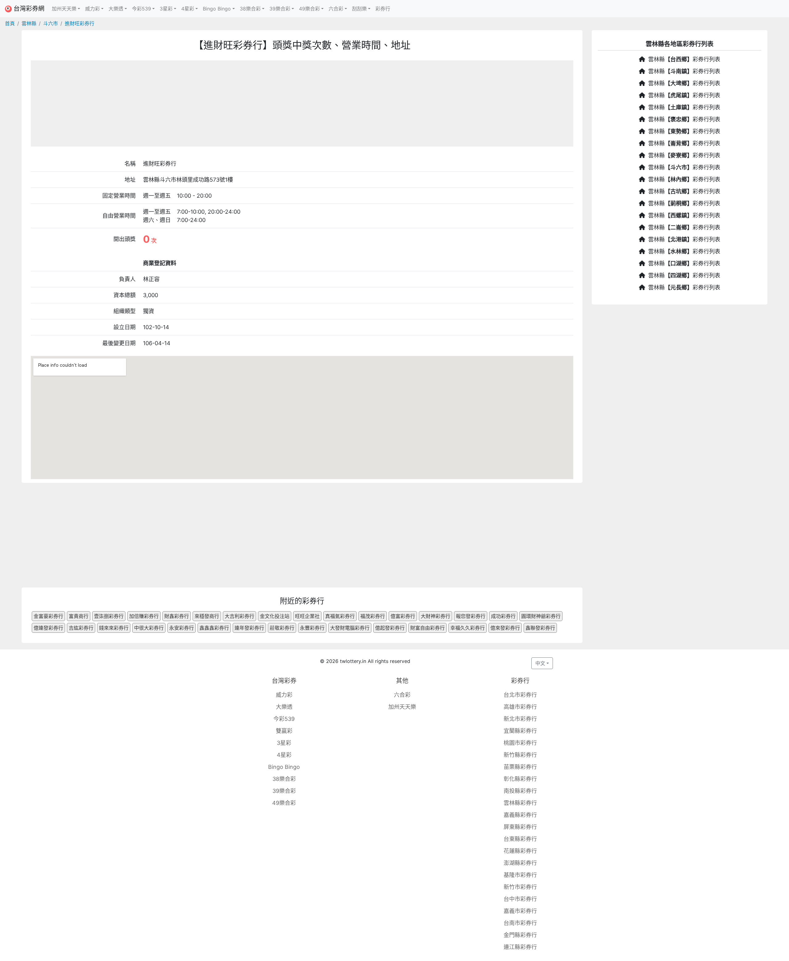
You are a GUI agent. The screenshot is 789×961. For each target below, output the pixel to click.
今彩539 (284, 719)
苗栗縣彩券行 (520, 767)
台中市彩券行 (520, 899)
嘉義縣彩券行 (520, 815)
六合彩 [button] (336, 9)
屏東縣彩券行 (520, 827)
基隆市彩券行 (520, 875)
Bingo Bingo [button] (217, 9)
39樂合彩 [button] (279, 9)
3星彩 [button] (166, 9)
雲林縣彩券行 (520, 803)
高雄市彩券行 (520, 707)
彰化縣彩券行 (520, 779)
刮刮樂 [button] (359, 9)
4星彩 (284, 755)
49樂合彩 (284, 803)
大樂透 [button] (115, 9)
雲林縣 (29, 23)
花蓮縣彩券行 (520, 851)
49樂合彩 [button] (309, 9)
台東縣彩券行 (520, 839)
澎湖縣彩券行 (520, 863)
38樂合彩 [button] (250, 9)
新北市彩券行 (520, 719)
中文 (540, 663)
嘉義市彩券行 (520, 911)
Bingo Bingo (284, 767)
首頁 (10, 23)
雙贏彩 (284, 731)
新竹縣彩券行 (520, 755)
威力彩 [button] (92, 9)
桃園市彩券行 (520, 743)
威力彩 (284, 695)
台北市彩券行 (520, 695)
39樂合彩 (284, 791)
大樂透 (284, 707)
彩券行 (382, 9)
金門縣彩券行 (520, 935)
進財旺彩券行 (79, 23)
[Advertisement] (302, 103)
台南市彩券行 (520, 923)
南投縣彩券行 (520, 791)
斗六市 (50, 23)
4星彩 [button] (187, 9)
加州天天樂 (402, 707)
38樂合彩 (284, 779)
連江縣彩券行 (520, 947)
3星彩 (284, 743)
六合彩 (402, 695)
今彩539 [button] (141, 9)
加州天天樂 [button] (64, 9)
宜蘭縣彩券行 (520, 731)
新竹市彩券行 (520, 887)
